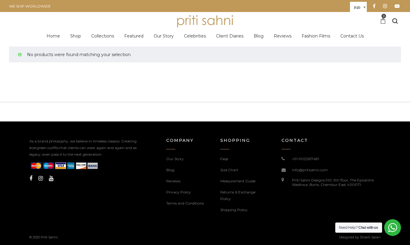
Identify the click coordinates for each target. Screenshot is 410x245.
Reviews (173, 181)
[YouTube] (51, 178)
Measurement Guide (237, 181)
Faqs (224, 159)
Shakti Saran (370, 237)
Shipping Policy (234, 210)
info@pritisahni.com (310, 170)
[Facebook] (30, 178)
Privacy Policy (178, 192)
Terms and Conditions (185, 203)
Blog (170, 170)
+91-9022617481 (305, 159)
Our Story (175, 159)
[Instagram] (40, 178)
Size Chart (229, 170)
